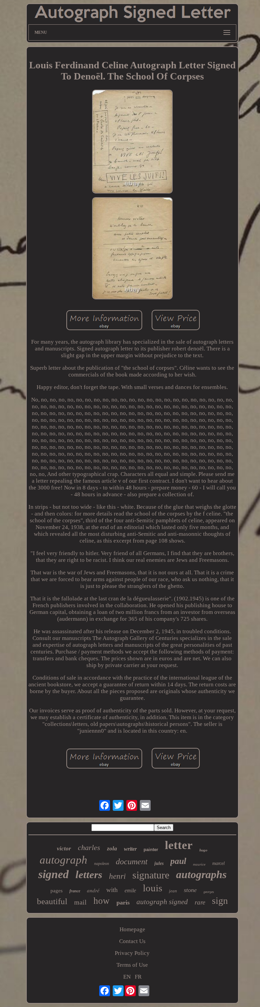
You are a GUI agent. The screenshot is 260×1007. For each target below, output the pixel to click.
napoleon (101, 863)
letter (179, 845)
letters (88, 874)
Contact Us (132, 941)
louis (152, 888)
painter (151, 849)
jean (173, 890)
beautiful (52, 901)
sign (220, 900)
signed (53, 874)
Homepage (132, 929)
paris (123, 902)
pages (56, 890)
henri (117, 876)
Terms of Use (132, 965)
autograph (63, 860)
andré (93, 890)
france (74, 891)
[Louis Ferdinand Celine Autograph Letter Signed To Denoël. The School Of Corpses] (132, 142)
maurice (199, 864)
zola (112, 848)
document (132, 861)
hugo (203, 850)
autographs (201, 874)
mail (80, 902)
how (101, 901)
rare (200, 902)
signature (150, 874)
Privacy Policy (132, 953)
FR (138, 977)
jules (159, 863)
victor (64, 848)
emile (130, 890)
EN (127, 977)
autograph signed (162, 902)
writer (130, 849)
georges (208, 892)
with (112, 889)
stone (190, 890)
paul (178, 861)
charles (89, 847)
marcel (218, 863)
